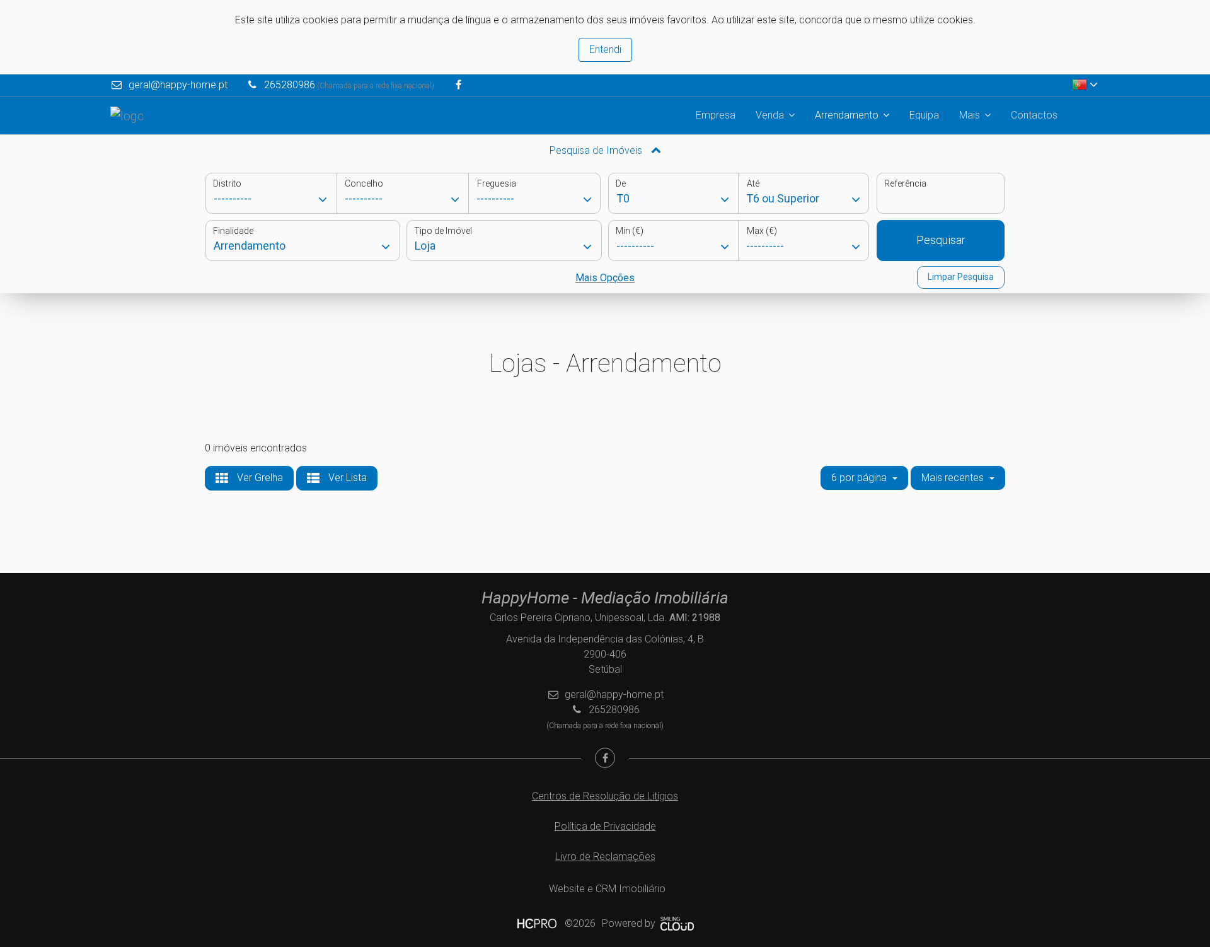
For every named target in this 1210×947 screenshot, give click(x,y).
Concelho (364, 183)
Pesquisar (940, 240)
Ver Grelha (258, 478)
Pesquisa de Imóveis (597, 150)
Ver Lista (346, 478)
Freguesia (496, 183)
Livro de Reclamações (605, 857)
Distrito (227, 183)
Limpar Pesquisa (961, 277)
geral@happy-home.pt (178, 85)
